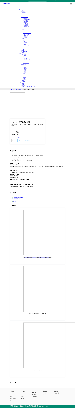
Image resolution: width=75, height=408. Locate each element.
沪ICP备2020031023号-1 (34, 405)
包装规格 (13, 134)
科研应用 (24, 44)
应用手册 (22, 38)
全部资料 (22, 52)
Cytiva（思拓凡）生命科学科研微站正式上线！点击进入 (37, 1)
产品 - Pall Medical (24, 51)
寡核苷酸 (24, 41)
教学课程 (20, 53)
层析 (23, 57)
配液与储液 (25, 58)
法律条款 (20, 405)
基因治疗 (24, 71)
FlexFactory (25, 28)
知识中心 (20, 9)
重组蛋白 (24, 67)
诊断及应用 (23, 11)
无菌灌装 (24, 27)
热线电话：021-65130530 (58, 0)
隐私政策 (15, 405)
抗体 (23, 40)
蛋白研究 (22, 10)
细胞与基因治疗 (25, 42)
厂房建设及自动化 (26, 63)
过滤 (23, 56)
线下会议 (22, 84)
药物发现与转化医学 (26, 45)
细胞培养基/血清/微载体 (27, 19)
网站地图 (11, 405)
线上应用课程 (23, 64)
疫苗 (23, 39)
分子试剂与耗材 (25, 35)
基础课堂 (24, 77)
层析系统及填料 (25, 20)
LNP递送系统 (25, 25)
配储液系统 (25, 22)
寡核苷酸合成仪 (25, 24)
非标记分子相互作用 (26, 59)
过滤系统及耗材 (25, 21)
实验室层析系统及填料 (27, 33)
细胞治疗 (24, 70)
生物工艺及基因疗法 (24, 17)
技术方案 (22, 50)
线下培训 (22, 80)
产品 (19, 5)
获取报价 (27, 140)
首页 (19, 4)
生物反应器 (25, 18)
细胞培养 (24, 55)
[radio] (18, 131)
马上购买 (21, 140)
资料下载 (20, 16)
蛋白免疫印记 (25, 36)
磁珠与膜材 (25, 37)
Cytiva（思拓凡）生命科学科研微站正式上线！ (27, 86)
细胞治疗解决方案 (26, 26)
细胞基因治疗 (23, 12)
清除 (19, 137)
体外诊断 (24, 72)
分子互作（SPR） (26, 34)
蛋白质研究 (25, 68)
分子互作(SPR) (25, 23)
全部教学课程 (23, 81)
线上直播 (22, 83)
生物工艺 (22, 13)
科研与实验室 (23, 29)
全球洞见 (24, 79)
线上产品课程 (23, 54)
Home (11, 89)
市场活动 (20, 82)
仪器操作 (24, 78)
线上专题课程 (23, 73)
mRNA (24, 43)
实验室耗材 (21, 89)
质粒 (23, 49)
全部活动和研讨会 (24, 85)
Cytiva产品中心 (15, 89)
